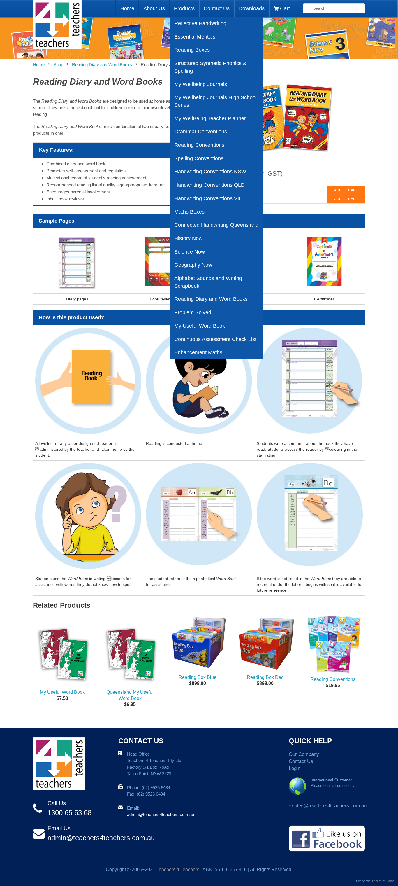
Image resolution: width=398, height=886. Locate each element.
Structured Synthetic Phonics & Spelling (210, 67)
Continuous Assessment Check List (215, 339)
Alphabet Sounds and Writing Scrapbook (208, 282)
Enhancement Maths (198, 352)
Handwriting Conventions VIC (208, 198)
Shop (58, 64)
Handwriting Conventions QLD (209, 185)
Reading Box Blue (197, 677)
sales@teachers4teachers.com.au (329, 805)
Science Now (189, 252)
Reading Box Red (265, 677)
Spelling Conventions (198, 158)
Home (127, 8)
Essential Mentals (194, 37)
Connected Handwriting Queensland (216, 225)
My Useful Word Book (199, 326)
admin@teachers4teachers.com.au (101, 838)
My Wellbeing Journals (200, 84)
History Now (188, 238)
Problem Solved (192, 312)
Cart (284, 8)
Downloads (252, 8)
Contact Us (217, 8)
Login (294, 768)
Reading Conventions (199, 145)
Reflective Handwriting (200, 23)
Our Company (304, 754)
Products (184, 8)
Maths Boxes (189, 212)
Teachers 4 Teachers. (178, 869)
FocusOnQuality (383, 880)
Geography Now (193, 265)
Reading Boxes (192, 50)
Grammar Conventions (200, 131)
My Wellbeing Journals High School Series (215, 101)
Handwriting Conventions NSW (210, 171)
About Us (154, 8)
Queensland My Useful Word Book (130, 695)
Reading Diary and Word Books (211, 299)
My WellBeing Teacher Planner (210, 118)
